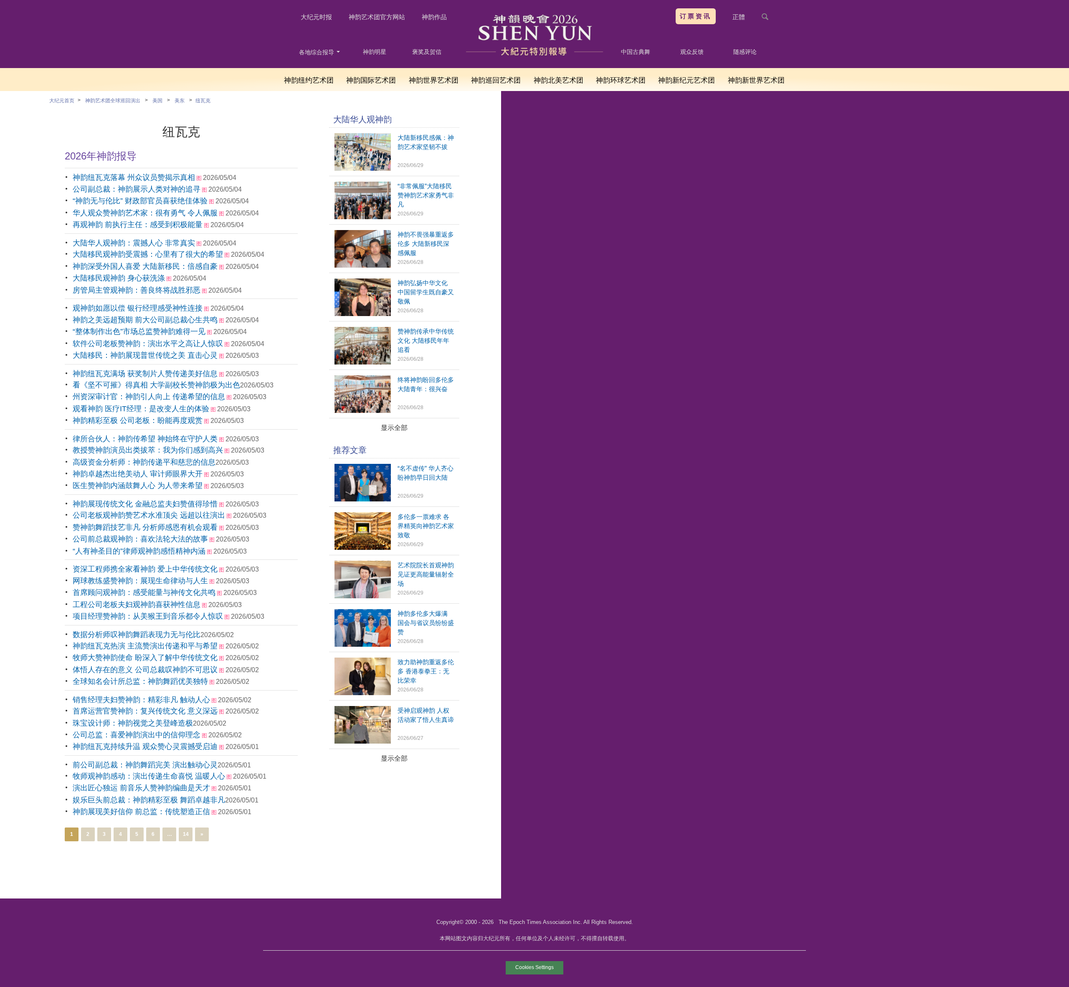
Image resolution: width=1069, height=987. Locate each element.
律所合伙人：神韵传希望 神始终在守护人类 (145, 439)
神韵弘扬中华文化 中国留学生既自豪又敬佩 (426, 292)
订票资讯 (696, 16)
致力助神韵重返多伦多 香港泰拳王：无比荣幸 (426, 671)
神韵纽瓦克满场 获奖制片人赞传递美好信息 (145, 373)
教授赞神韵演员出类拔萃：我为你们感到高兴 (148, 450)
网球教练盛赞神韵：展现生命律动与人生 (140, 581)
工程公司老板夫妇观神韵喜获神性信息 (136, 604)
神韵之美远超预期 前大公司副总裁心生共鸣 (145, 320)
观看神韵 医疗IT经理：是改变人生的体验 (141, 409)
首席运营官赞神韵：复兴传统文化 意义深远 (145, 711)
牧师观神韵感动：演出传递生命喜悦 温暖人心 (149, 776)
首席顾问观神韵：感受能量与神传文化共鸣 (144, 592)
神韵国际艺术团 (371, 80)
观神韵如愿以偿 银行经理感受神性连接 (138, 308)
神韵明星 (374, 51)
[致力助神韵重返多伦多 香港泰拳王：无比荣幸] (362, 692)
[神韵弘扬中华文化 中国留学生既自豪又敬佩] (362, 313)
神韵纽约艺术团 (309, 80)
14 (186, 834)
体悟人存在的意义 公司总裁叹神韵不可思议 (145, 670)
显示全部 (394, 427)
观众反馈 (692, 51)
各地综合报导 (317, 52)
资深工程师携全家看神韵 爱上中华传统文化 (145, 569)
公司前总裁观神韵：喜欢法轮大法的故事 (140, 539)
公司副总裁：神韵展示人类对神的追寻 (136, 189)
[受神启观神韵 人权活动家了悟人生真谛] (362, 741)
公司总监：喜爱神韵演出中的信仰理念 (136, 735)
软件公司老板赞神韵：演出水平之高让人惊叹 (148, 343)
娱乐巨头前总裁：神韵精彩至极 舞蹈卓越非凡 (149, 800)
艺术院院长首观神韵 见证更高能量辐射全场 (426, 574)
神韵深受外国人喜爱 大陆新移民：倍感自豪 (145, 266)
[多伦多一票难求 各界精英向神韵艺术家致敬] (362, 547)
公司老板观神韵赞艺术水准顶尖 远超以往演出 (149, 515)
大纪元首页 (61, 101)
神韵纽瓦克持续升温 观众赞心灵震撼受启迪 (145, 746)
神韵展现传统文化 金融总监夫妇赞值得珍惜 (145, 504)
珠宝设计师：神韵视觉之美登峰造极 (133, 723)
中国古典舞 (635, 51)
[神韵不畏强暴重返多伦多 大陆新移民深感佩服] (362, 265)
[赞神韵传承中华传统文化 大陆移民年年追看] (362, 362)
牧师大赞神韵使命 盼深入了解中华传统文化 (145, 657)
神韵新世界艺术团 (756, 80)
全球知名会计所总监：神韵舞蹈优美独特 (140, 681)
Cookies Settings (534, 967)
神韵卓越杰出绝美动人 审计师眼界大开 (138, 474)
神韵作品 (434, 16)
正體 (738, 16)
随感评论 (745, 51)
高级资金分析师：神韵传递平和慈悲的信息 (144, 462)
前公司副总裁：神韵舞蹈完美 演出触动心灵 (145, 765)
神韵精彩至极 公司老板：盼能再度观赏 (138, 420)
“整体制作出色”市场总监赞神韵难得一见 (139, 331)
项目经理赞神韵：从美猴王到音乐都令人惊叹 (148, 616)
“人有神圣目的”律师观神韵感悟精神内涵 (139, 551)
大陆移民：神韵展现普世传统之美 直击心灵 (145, 355)
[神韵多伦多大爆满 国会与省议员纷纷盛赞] (362, 644)
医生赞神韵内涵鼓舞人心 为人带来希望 (138, 485)
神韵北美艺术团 (558, 80)
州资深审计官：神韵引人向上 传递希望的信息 (149, 396)
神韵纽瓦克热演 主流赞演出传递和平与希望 (145, 646)
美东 (179, 101)
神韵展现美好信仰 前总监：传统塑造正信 (141, 811)
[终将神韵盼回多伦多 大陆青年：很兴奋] (362, 410)
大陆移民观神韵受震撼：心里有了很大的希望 (148, 254)
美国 (157, 101)
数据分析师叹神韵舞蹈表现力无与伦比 (136, 634)
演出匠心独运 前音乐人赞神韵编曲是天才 (141, 788)
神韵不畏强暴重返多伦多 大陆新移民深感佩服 (426, 243)
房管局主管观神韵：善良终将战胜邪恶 (136, 290)
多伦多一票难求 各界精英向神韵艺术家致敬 (426, 526)
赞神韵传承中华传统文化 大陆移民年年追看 (426, 340)
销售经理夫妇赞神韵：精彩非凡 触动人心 (141, 700)
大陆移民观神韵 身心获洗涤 (119, 278)
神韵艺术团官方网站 (377, 16)
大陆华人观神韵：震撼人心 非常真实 (134, 243)
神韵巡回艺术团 (496, 80)
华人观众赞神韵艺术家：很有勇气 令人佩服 (145, 213)
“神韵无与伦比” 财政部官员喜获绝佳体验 (140, 201)
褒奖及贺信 (426, 51)
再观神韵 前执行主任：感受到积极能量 (138, 224)
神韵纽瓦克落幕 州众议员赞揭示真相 (134, 177)
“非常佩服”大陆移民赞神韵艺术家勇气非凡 (426, 195)
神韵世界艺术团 (434, 80)
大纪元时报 (316, 16)
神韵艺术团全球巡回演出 (113, 101)
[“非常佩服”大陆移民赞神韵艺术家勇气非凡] (362, 216)
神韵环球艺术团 (621, 80)
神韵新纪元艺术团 (686, 80)
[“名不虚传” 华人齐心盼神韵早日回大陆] (362, 499)
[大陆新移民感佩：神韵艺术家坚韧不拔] (362, 168)
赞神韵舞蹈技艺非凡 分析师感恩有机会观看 (145, 527)
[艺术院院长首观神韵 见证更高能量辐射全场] (362, 596)
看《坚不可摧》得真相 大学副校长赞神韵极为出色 (156, 385)
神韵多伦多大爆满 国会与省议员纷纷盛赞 (426, 622)
